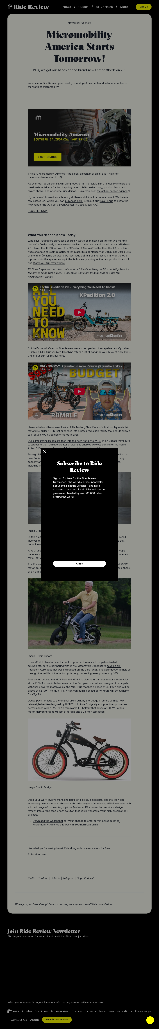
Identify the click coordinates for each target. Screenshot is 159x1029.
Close (79, 563)
